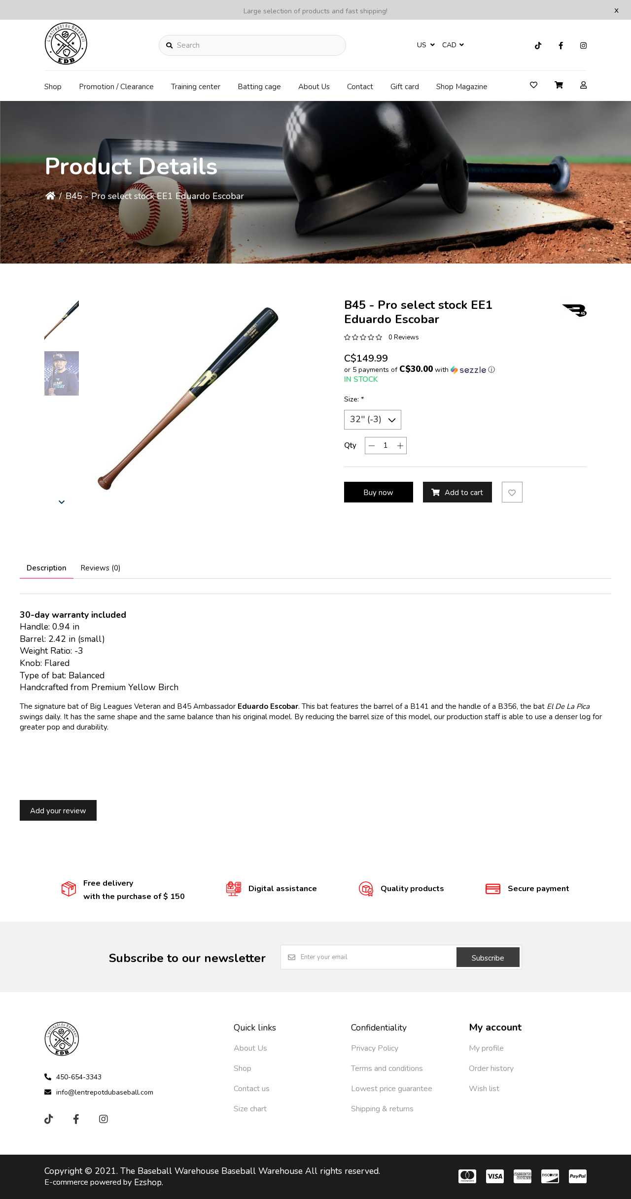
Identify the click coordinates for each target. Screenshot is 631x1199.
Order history (491, 1068)
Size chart (250, 1108)
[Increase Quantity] (400, 445)
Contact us (252, 1088)
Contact (360, 87)
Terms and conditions (387, 1068)
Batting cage (259, 87)
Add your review (58, 811)
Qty (350, 445)
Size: (354, 399)
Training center (195, 87)
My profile (486, 1048)
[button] (61, 320)
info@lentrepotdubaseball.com (104, 1092)
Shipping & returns (382, 1108)
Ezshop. (148, 1182)
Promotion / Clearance (116, 87)
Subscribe (488, 958)
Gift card (404, 87)
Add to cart (464, 493)
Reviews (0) (100, 568)
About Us (314, 87)
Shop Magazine (462, 87)
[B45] (574, 310)
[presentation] (61, 240)
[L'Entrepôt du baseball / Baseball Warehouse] (66, 62)
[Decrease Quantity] (371, 445)
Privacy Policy (374, 1048)
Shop (53, 87)
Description (47, 568)
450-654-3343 (79, 1077)
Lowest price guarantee (391, 1088)
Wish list (484, 1088)
